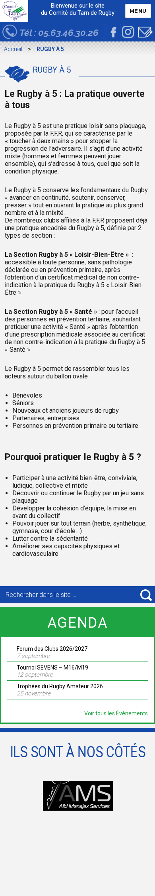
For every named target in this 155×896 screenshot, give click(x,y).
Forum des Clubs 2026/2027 (52, 649)
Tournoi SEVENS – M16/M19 (52, 667)
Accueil (13, 49)
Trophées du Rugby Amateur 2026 (60, 686)
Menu (138, 11)
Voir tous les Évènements (116, 713)
